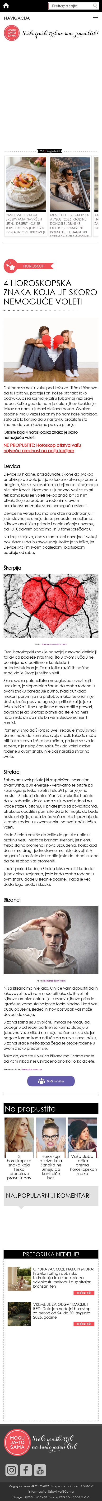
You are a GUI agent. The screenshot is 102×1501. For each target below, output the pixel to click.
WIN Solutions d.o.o (74, 1497)
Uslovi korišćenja (61, 1491)
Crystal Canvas (35, 1497)
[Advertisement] (51, 95)
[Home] (41, 1442)
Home (5, 5)
